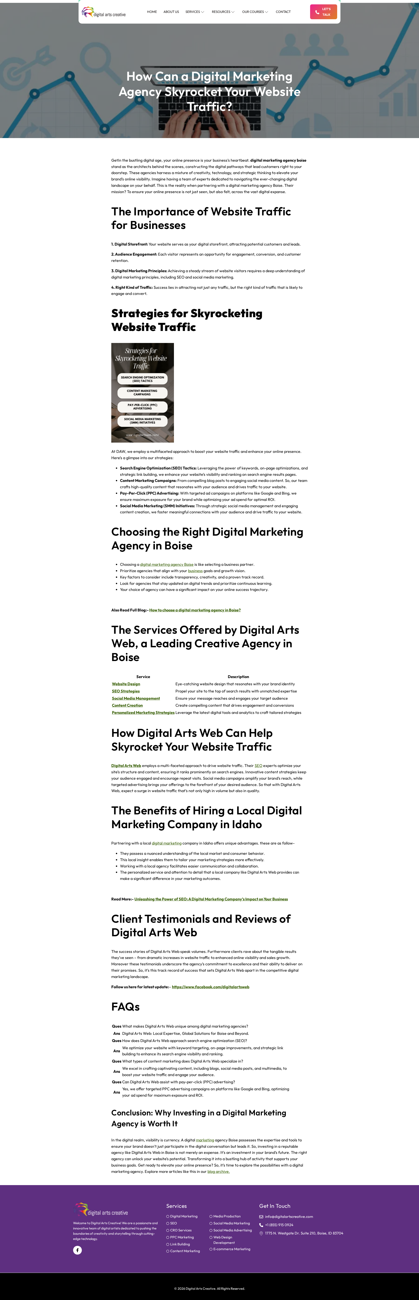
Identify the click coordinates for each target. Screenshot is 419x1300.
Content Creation (127, 705)
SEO (258, 765)
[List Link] (188, 1216)
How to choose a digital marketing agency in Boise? (195, 610)
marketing (205, 1139)
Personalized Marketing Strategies (143, 712)
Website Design (126, 683)
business (195, 570)
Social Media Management (136, 698)
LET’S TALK (326, 12)
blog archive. (219, 1171)
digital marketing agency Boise (167, 564)
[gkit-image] (103, 12)
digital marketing (167, 843)
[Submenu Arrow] (202, 12)
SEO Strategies (126, 691)
